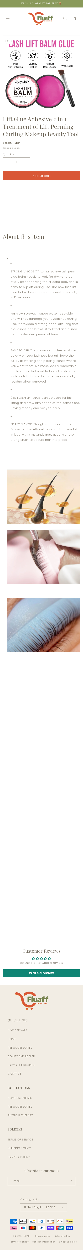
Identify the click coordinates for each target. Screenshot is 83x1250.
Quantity (8, 154)
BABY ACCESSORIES (21, 1065)
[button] (7, 18)
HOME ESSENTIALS (20, 1098)
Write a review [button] (41, 973)
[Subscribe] (71, 1181)
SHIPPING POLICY (19, 1148)
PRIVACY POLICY (19, 1157)
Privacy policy (43, 1236)
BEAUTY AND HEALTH (21, 1056)
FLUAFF (27, 1235)
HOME (12, 1039)
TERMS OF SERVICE (20, 1139)
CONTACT (14, 1074)
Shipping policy (68, 1241)
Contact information (43, 1241)
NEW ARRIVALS (17, 1030)
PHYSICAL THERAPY (20, 1115)
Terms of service (19, 1241)
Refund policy (62, 1236)
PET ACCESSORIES (20, 1048)
